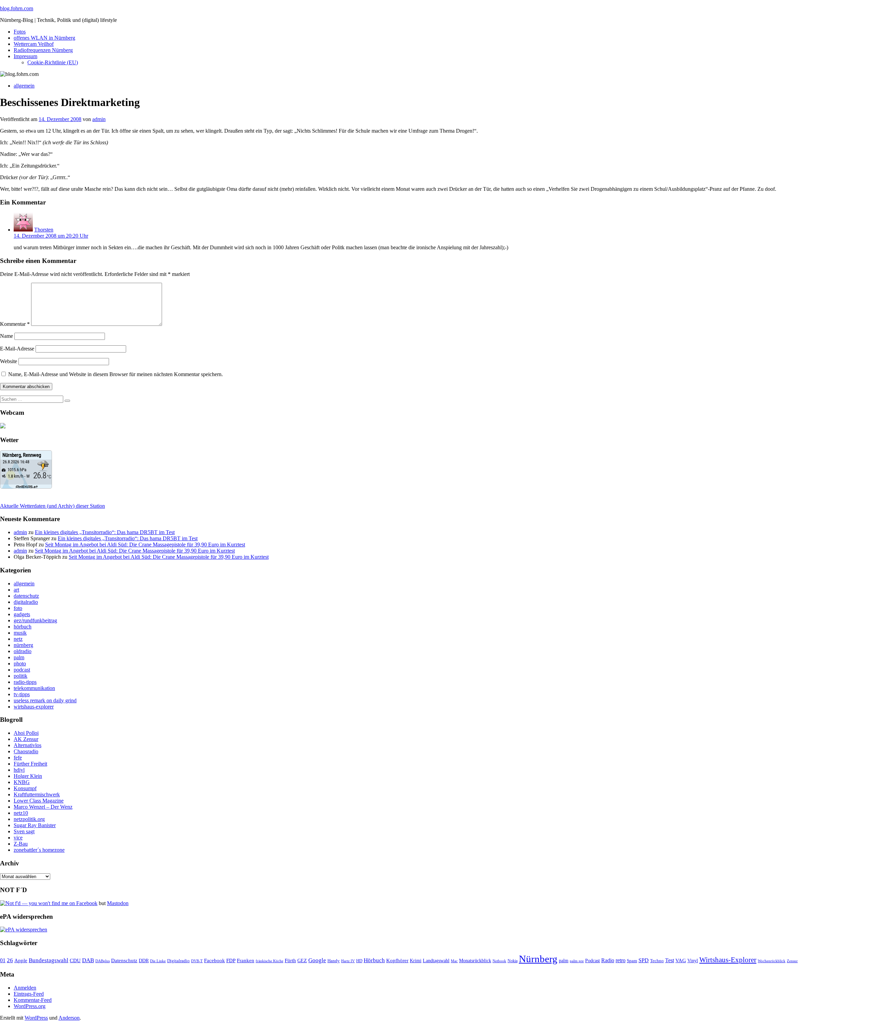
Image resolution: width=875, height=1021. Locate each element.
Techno (657, 960)
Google (317, 960)
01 (2, 960)
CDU (75, 960)
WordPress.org (29, 1006)
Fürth (290, 960)
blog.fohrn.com (16, 8)
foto (18, 608)
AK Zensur (26, 739)
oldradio (22, 651)
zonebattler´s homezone (39, 850)
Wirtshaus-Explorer (727, 960)
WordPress (36, 1018)
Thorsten (43, 230)
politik (20, 676)
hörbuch (22, 626)
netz (18, 639)
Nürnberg (538, 958)
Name (6, 336)
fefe (18, 757)
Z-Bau (21, 844)
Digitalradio (178, 960)
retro (620, 960)
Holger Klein (28, 776)
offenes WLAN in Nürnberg (44, 38)
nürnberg (23, 645)
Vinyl (692, 960)
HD (359, 960)
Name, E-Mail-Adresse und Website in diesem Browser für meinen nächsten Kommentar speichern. (115, 374)
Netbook (499, 961)
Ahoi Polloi (26, 733)
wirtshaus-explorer (34, 707)
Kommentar (15, 324)
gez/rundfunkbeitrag (35, 620)
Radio (607, 960)
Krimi (415, 960)
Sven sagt (24, 831)
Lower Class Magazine (39, 801)
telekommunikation (34, 688)
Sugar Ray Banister (35, 825)
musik (20, 633)
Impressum (25, 56)
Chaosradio (26, 751)
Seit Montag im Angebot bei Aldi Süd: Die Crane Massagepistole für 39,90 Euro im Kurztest (145, 544)
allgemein (24, 86)
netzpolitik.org (29, 819)
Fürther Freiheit (30, 764)
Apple (20, 960)
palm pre (577, 961)
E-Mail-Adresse (17, 349)
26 (10, 960)
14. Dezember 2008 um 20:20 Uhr (51, 236)
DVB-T (197, 961)
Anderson (69, 1018)
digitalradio (26, 602)
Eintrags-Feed (29, 994)
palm (19, 657)
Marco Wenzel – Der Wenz (43, 807)
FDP (230, 960)
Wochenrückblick (771, 961)
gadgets (22, 614)
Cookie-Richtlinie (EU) (52, 62)
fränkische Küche (269, 961)
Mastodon (118, 903)
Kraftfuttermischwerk (37, 794)
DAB (88, 960)
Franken (245, 960)
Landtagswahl (436, 960)
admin (99, 119)
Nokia (512, 960)
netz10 (21, 813)
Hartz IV (348, 961)
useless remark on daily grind (45, 700)
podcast (22, 670)
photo (20, 663)
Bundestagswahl (48, 960)
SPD (643, 960)
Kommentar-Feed (33, 1000)
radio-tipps (25, 682)
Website (8, 361)
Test (669, 960)
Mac (454, 961)
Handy (333, 960)
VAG (680, 960)
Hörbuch (374, 960)
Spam (632, 960)
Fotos (20, 32)
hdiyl (19, 770)
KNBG (22, 782)
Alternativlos (27, 745)
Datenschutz (124, 960)
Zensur (792, 961)
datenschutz (26, 596)
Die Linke (158, 961)
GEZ (302, 960)
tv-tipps (22, 694)
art (16, 590)
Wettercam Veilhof (34, 44)
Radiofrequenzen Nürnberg (43, 50)
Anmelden (25, 988)
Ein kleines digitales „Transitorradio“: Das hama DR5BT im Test (105, 532)
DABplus (102, 961)
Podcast (592, 960)
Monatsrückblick (475, 960)
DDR (144, 960)
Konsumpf (25, 788)
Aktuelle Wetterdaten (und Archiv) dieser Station (52, 506)
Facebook (214, 960)
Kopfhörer (397, 960)
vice (18, 837)
